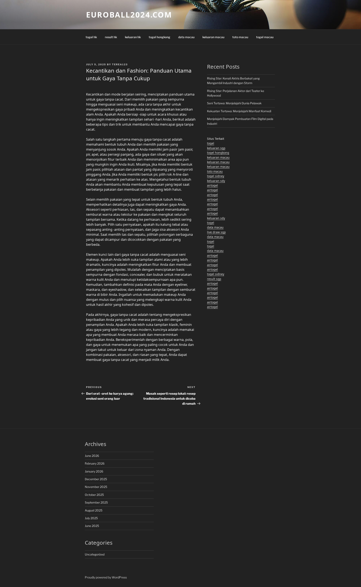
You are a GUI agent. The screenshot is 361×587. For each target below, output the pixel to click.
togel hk (91, 37)
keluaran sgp (216, 148)
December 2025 (96, 479)
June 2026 (92, 455)
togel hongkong (159, 37)
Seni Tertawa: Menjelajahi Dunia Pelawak (234, 103)
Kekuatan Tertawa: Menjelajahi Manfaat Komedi (239, 111)
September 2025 (96, 502)
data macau (186, 37)
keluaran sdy (216, 181)
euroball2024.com (129, 15)
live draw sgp (216, 232)
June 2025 (92, 526)
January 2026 (94, 471)
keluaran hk (133, 37)
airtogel (212, 185)
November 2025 (96, 487)
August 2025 (93, 510)
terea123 (120, 64)
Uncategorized (94, 554)
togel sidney (215, 176)
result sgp (214, 279)
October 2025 (94, 494)
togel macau (264, 37)
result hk (111, 37)
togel (210, 143)
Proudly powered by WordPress (106, 577)
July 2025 (91, 518)
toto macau (240, 37)
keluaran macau (213, 37)
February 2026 (94, 463)
